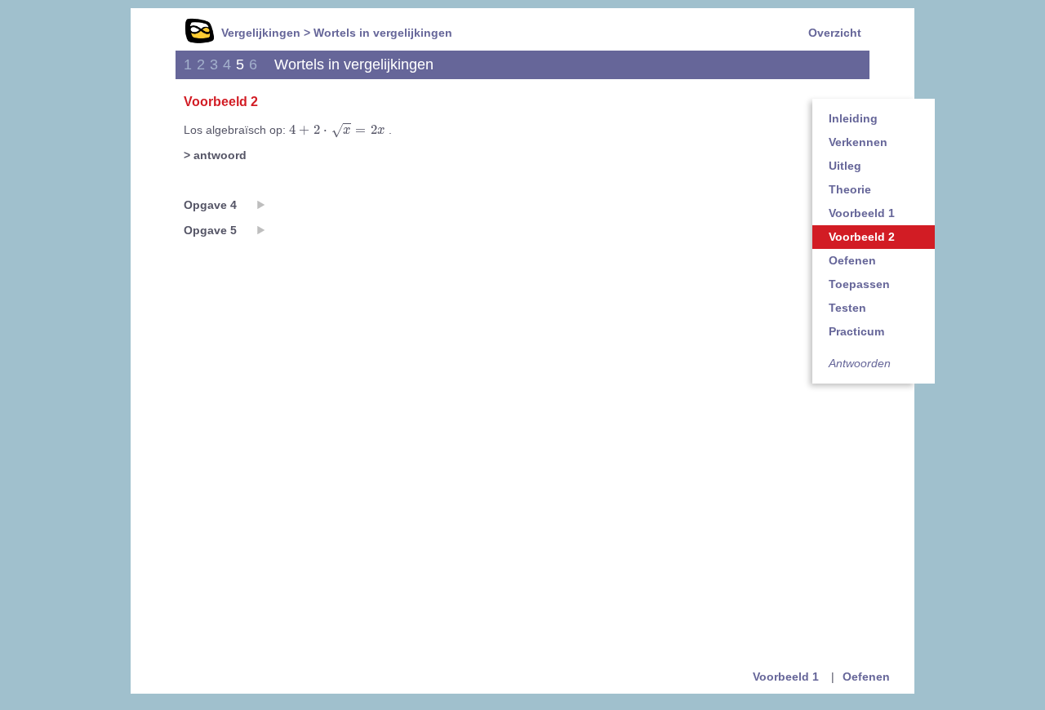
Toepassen (859, 284)
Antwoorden (860, 363)
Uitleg (845, 165)
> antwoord (215, 155)
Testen (847, 307)
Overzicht (834, 32)
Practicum (856, 331)
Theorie (850, 189)
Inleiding (853, 118)
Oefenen (852, 260)
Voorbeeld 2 (862, 236)
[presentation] (337, 131)
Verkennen (858, 142)
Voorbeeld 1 (862, 213)
